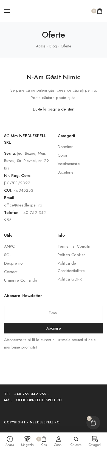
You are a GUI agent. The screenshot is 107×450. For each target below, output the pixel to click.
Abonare (53, 328)
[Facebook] (6, 411)
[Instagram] (16, 411)
